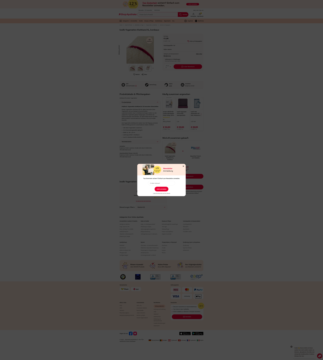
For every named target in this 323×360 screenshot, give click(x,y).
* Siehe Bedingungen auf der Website (161, 193)
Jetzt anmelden (161, 189)
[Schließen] (183, 166)
